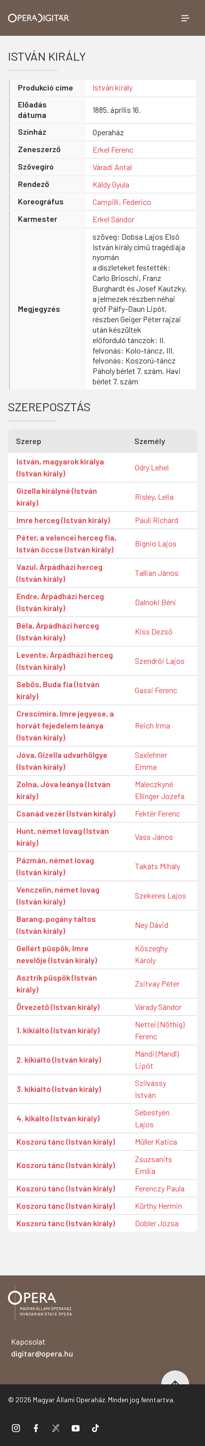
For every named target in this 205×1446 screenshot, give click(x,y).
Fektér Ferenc (157, 813)
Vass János (154, 836)
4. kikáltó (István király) (58, 1118)
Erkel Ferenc (113, 149)
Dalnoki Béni (155, 602)
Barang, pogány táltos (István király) (56, 924)
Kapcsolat (42, 1347)
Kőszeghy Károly (151, 954)
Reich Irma (152, 725)
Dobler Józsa (157, 1223)
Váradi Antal (112, 167)
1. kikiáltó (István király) (58, 1030)
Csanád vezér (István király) (65, 813)
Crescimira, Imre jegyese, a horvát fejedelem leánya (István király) (65, 725)
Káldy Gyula (111, 184)
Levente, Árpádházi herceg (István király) (64, 660)
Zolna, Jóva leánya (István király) (63, 790)
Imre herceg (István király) (63, 520)
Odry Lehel (152, 467)
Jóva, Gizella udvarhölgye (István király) (61, 760)
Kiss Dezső (154, 631)
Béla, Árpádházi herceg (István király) (57, 631)
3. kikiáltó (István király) (58, 1088)
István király (112, 87)
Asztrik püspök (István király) (56, 983)
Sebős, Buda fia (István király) (58, 690)
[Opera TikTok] (95, 1427)
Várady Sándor (158, 1006)
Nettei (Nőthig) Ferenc (160, 1030)
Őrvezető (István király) (58, 1006)
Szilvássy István (150, 1088)
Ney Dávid (151, 924)
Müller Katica (156, 1141)
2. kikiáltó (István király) (58, 1059)
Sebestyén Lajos (152, 1118)
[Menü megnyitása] (185, 18)
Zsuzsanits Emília (153, 1164)
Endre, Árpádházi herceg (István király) (60, 602)
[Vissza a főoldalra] (40, 1304)
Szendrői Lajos (160, 660)
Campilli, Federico (122, 201)
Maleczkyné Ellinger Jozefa (160, 790)
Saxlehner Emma (151, 760)
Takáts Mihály (157, 866)
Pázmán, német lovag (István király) (55, 866)
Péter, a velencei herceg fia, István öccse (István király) (66, 543)
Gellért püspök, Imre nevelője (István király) (56, 954)
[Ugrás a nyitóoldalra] (39, 18)
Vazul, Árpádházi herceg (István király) (59, 572)
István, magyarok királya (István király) (60, 467)
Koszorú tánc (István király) (65, 1141)
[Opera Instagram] (16, 1427)
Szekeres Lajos (160, 895)
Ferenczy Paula (160, 1188)
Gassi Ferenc (156, 690)
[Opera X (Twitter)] (56, 1427)
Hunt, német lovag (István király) (62, 836)
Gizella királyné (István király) (56, 496)
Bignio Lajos (156, 543)
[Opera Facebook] (36, 1427)
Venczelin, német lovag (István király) (58, 895)
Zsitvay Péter (157, 983)
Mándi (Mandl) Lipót (157, 1059)
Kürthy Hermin (158, 1205)
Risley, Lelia (154, 496)
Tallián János (157, 572)
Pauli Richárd (156, 520)
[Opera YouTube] (76, 1427)
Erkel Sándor (113, 219)
